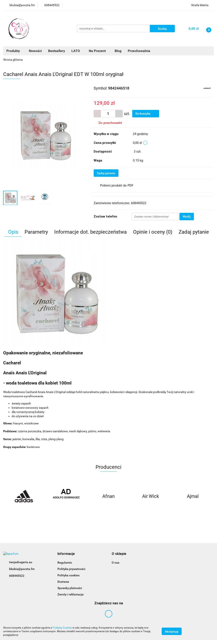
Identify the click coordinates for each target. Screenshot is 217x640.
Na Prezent (98, 51)
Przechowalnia (139, 51)
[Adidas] (24, 496)
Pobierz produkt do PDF (116, 185)
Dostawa (63, 581)
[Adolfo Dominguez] (66, 496)
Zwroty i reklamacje (70, 594)
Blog (118, 51)
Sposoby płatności (69, 588)
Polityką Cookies (62, 627)
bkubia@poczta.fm (22, 569)
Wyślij (187, 216)
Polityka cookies (68, 575)
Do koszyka (143, 113)
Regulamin (64, 562)
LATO (76, 51)
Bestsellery (56, 51)
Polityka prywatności (71, 569)
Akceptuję (171, 631)
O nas (115, 562)
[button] (66, 554)
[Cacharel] (207, 88)
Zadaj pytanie (106, 173)
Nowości (35, 51)
